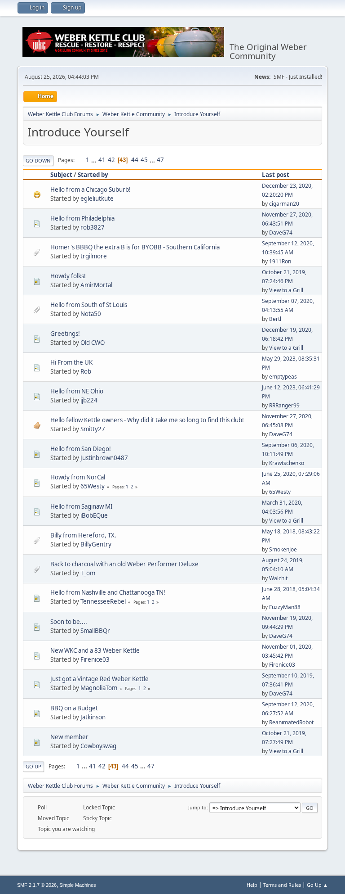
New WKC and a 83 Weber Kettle (95, 650)
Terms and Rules (282, 884)
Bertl (275, 319)
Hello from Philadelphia (82, 218)
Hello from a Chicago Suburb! (90, 189)
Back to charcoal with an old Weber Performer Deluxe (124, 564)
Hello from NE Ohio (76, 391)
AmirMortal (96, 285)
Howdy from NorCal (77, 477)
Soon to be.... (68, 622)
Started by (93, 175)
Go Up (33, 766)
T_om (87, 573)
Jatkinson (93, 717)
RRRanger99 (284, 405)
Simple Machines (77, 885)
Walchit (278, 578)
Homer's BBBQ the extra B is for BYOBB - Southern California (135, 247)
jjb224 (88, 400)
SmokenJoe (283, 549)
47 (160, 160)
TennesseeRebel (103, 601)
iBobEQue (94, 515)
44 (134, 160)
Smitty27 (92, 429)
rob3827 (92, 227)
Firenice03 (95, 659)
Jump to (197, 807)
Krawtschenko (286, 463)
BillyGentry (95, 544)
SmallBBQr (95, 631)
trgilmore (93, 256)
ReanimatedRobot (291, 722)
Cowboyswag (98, 746)
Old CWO (92, 343)
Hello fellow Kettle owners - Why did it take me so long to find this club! (147, 420)
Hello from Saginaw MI (81, 506)
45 (144, 160)
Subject (61, 175)
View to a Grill (286, 290)
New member (69, 737)
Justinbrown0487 (104, 458)
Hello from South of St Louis (88, 305)
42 (111, 160)
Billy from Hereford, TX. (83, 535)
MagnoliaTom (98, 688)
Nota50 (90, 314)
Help (252, 884)
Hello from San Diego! (80, 449)
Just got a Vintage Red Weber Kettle (99, 679)
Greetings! (65, 334)
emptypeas (283, 376)
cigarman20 (284, 204)
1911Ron (280, 261)
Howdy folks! (68, 276)
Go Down (38, 160)
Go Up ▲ (317, 884)
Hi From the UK (71, 362)
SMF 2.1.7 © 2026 (37, 885)
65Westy (92, 486)
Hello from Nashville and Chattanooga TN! (107, 592)
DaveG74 (280, 232)
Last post (275, 175)
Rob (85, 371)
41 (102, 160)
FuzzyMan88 (285, 607)
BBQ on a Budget (74, 708)
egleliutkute (97, 198)
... (94, 160)
